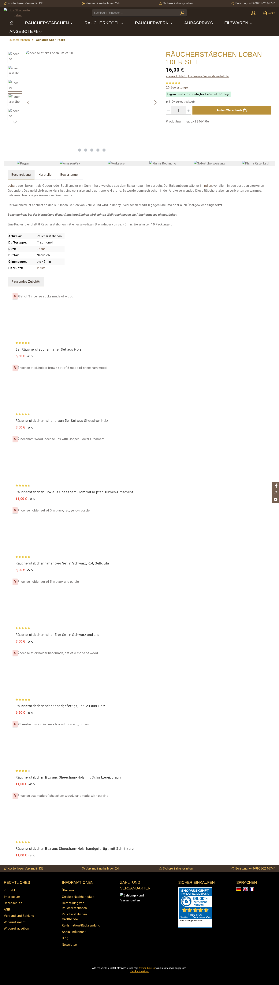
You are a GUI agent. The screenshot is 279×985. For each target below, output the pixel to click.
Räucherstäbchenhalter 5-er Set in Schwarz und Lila (57, 635)
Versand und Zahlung (19, 916)
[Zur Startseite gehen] (18, 13)
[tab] (21, 175)
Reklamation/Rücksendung (81, 925)
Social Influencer (74, 932)
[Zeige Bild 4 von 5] (97, 150)
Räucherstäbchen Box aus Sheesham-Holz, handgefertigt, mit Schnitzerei (75, 849)
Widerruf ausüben (16, 928)
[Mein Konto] (253, 13)
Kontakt (9, 890)
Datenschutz (13, 903)
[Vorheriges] (28, 102)
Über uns (68, 890)
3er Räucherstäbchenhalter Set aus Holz (48, 349)
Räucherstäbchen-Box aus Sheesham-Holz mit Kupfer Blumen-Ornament (74, 492)
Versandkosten (147, 968)
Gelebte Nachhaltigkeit (78, 897)
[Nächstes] (155, 102)
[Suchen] (182, 13)
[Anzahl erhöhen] (188, 110)
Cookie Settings (139, 971)
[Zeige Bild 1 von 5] (79, 150)
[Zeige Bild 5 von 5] (104, 150)
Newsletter (70, 944)
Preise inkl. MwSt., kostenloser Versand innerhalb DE (197, 76)
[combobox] (135, 13)
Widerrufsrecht (15, 922)
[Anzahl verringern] (168, 110)
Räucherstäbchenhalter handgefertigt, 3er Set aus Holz (60, 706)
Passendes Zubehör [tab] (26, 281)
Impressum (12, 897)
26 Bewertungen (177, 87)
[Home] (11, 23)
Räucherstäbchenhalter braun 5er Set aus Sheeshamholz (62, 421)
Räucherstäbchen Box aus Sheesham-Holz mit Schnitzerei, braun (68, 777)
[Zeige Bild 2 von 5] (85, 150)
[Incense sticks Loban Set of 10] (92, 98)
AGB (7, 909)
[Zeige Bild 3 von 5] (91, 150)
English (247, 889)
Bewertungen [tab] (69, 174)
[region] (83, 102)
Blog (65, 938)
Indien (207, 185)
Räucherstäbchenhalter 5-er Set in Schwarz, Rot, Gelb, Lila (62, 563)
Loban (12, 185)
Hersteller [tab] (46, 174)
